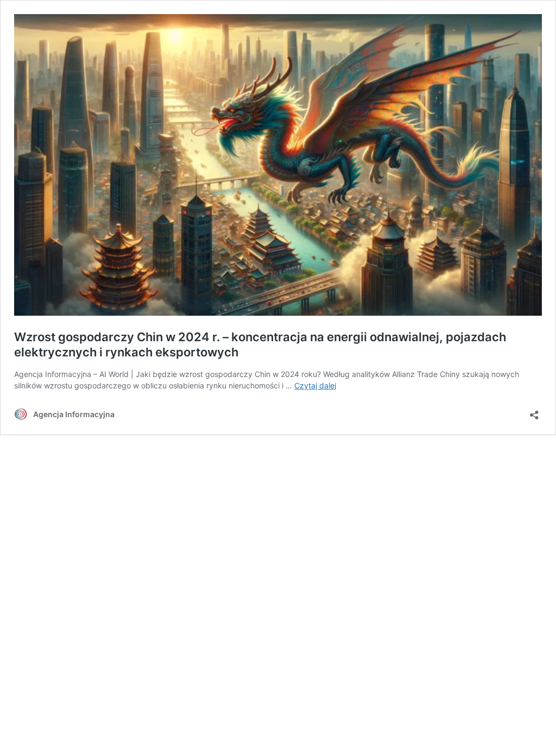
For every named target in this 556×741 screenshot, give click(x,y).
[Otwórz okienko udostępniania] (534, 411)
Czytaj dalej (315, 385)
